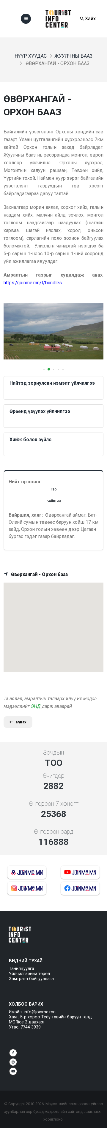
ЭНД (36, 706)
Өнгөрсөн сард (53, 831)
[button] (44, 369)
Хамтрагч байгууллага (31, 978)
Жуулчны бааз (73, 56)
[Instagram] (13, 1062)
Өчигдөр (53, 776)
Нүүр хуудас (31, 56)
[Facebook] (13, 1053)
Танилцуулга (21, 968)
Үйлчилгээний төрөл (29, 973)
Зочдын (53, 752)
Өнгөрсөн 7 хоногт (53, 804)
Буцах (21, 722)
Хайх (90, 18)
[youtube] (13, 1071)
